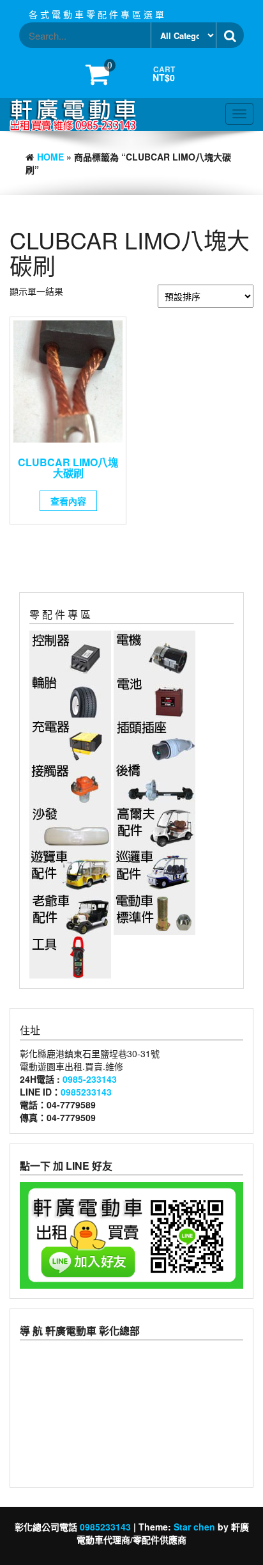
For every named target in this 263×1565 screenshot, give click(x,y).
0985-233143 (90, 1079)
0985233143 (86, 1091)
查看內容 (68, 500)
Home (50, 156)
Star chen (194, 1526)
